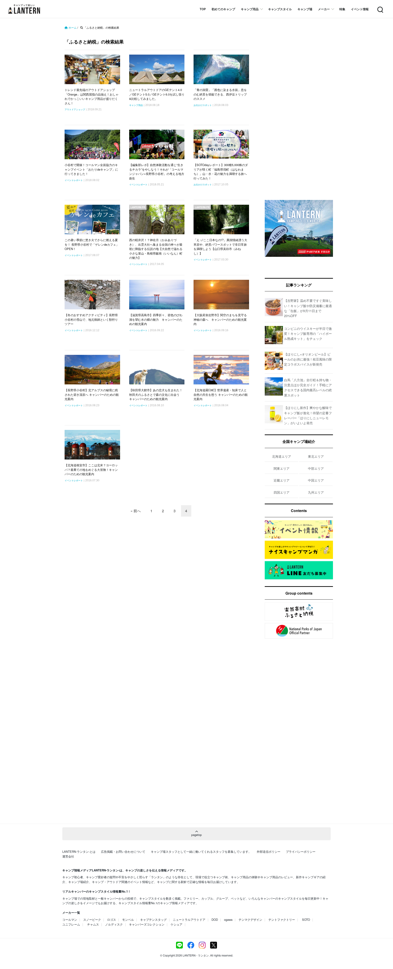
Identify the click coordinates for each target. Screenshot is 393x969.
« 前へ (136, 510)
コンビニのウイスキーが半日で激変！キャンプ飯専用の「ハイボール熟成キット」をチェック (308, 333)
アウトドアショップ (75, 110)
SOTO (306, 919)
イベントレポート (74, 180)
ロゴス (111, 919)
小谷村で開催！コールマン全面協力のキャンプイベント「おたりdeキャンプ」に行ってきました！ (91, 169)
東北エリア (316, 456)
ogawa (228, 919)
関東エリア (282, 468)
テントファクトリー (281, 919)
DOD (215, 919)
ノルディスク (114, 924)
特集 (342, 9)
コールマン (69, 919)
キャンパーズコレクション (146, 924)
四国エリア (282, 492)
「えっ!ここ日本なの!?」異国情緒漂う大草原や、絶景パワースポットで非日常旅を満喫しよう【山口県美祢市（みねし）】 (220, 246)
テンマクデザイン (250, 919)
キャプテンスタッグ (153, 919)
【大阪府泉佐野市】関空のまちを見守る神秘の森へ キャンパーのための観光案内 (220, 319)
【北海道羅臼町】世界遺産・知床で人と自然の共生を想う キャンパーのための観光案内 (221, 394)
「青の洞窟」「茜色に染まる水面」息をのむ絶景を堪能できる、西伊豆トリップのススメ (220, 94)
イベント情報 (360, 9)
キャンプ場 (304, 9)
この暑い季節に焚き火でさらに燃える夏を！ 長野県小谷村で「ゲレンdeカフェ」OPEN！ (92, 244)
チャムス (93, 924)
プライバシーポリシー (300, 851)
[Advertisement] (299, 117)
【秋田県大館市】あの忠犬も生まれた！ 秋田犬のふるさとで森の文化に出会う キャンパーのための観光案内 (155, 394)
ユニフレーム (71, 924)
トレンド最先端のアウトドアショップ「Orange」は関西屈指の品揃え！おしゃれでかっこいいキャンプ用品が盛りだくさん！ (91, 96)
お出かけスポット (203, 105)
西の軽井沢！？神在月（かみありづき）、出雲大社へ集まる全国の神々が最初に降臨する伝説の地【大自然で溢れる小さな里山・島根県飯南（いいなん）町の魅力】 (155, 249)
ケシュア (176, 924)
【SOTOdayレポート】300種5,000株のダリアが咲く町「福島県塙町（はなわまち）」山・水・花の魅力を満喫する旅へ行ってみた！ (221, 171)
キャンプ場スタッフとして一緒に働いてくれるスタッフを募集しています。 (201, 851)
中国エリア (316, 480)
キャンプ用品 (250, 9)
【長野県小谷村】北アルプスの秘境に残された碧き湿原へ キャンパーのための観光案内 (92, 394)
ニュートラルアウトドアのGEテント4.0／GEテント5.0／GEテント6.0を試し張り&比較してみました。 (156, 94)
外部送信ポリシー (268, 851)
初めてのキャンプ (223, 9)
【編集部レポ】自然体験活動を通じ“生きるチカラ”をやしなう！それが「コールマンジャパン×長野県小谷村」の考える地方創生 (156, 171)
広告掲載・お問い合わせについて (123, 851)
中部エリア (316, 468)
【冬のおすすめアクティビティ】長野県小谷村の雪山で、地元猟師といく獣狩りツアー (91, 319)
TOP (203, 9)
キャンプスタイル (280, 9)
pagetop (196, 835)
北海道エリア (281, 456)
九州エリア (316, 492)
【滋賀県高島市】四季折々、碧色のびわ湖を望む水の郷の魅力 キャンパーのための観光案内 (155, 319)
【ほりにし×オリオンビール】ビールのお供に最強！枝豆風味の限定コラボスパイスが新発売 (308, 359)
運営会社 (68, 856)
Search (380, 7)
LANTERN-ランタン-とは (79, 851)
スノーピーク (92, 919)
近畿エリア (282, 480)
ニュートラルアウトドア (189, 919)
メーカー (324, 9)
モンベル (128, 919)
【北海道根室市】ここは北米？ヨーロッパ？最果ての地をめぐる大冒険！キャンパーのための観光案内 (91, 469)
